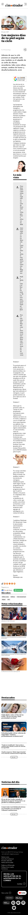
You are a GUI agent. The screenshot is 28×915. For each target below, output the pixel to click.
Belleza (13, 597)
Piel (9, 599)
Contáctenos (4, 869)
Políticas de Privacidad (7, 862)
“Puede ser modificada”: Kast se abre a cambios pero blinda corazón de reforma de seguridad (13, 746)
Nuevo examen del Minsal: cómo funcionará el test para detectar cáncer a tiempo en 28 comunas (21, 335)
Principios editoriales (6, 860)
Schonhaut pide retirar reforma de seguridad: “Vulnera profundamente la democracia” (13, 734)
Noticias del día (10, 782)
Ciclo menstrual (21, 597)
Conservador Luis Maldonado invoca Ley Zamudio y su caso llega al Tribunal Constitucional (13, 808)
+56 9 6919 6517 (5, 854)
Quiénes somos (5, 857)
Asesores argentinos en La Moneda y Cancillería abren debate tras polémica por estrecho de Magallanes (21, 250)
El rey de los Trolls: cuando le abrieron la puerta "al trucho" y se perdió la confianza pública (13, 800)
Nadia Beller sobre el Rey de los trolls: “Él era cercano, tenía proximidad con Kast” (21, 294)
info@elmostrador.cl (14, 854)
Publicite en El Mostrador (8, 865)
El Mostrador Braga (7, 49)
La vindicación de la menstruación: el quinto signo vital (10, 671)
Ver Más (13, 757)
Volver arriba (4, 893)
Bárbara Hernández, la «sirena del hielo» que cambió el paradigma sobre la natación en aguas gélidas (13, 655)
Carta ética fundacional (7, 859)
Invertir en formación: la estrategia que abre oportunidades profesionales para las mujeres (13, 638)
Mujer (3, 599)
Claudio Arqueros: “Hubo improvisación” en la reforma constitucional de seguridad (13, 752)
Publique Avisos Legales (7, 867)
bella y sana (5, 597)
